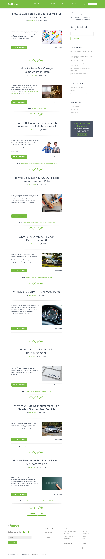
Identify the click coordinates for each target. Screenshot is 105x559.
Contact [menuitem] (84, 543)
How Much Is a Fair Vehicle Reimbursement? (36, 351)
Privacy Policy (35, 554)
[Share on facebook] (31, 60)
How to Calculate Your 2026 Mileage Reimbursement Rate (37, 179)
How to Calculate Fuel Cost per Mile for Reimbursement (36, 15)
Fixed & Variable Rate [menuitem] (69, 541)
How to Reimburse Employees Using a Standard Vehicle (37, 462)
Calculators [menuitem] (66, 533)
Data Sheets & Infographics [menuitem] (70, 528)
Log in (84, 4)
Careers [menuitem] (84, 536)
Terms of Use (43, 554)
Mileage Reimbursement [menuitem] (69, 536)
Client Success (54, 4)
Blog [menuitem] (83, 538)
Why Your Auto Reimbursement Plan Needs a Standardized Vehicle (36, 407)
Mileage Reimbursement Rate (44, 54)
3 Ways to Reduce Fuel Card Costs (79, 61)
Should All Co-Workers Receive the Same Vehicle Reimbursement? (36, 124)
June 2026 (74, 112)
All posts (32, 514)
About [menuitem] (83, 528)
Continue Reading (19, 47)
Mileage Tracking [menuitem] (49, 532)
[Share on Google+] (38, 60)
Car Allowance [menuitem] (67, 538)
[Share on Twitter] (34, 60)
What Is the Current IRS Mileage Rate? (36, 291)
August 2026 (74, 106)
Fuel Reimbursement (32, 54)
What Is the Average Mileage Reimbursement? (37, 238)
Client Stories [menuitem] (85, 533)
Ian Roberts (31, 21)
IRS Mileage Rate (41, 222)
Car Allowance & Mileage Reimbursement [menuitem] (51, 529)
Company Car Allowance (51, 163)
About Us (74, 4)
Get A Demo (92, 4)
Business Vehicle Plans (40, 163)
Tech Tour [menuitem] (47, 537)
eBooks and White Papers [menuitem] (70, 531)
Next (41, 514)
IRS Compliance (48, 222)
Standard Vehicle (51, 446)
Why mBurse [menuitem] (85, 531)
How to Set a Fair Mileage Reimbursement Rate (37, 70)
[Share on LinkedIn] (41, 60)
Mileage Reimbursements (46, 277)
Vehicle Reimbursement (40, 4)
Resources (65, 4)
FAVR (54, 222)
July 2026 (74, 109)
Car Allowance (28, 500)
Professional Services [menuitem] (50, 535)
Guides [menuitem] (84, 541)
